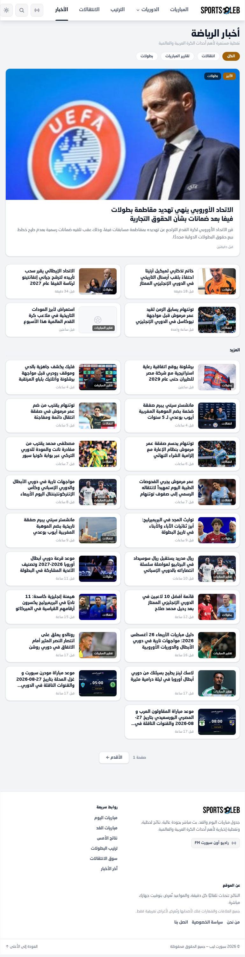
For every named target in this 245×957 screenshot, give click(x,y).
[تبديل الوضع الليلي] (6, 10)
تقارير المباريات (177, 56)
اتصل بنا (181, 922)
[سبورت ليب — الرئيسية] (220, 10)
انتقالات (208, 56)
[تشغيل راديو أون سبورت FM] (37, 10)
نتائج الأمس (107, 838)
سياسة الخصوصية (207, 922)
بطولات (147, 56)
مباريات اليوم (106, 818)
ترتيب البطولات (104, 849)
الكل (231, 56)
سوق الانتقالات (104, 859)
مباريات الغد (107, 828)
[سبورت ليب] (184, 810)
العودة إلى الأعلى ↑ (21, 947)
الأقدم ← (114, 758)
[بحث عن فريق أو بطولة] (21, 10)
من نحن (233, 922)
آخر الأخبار (109, 869)
